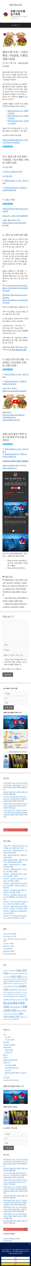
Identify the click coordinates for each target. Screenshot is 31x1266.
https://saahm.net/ (9, 468)
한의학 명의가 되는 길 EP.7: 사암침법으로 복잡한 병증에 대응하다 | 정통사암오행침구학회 (15, 1202)
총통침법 (16, 1013)
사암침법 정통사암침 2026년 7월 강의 (15, 1221)
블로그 (5, 1055)
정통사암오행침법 (16, 1007)
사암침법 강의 (15, 989)
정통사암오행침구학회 (17, 13)
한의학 (14, 1016)
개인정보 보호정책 (9, 1045)
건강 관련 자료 (8, 934)
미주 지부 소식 (8, 936)
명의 (16, 976)
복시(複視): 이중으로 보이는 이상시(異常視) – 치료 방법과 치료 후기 (15, 897)
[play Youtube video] (15, 401)
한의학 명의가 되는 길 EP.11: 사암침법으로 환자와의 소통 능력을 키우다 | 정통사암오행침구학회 (15, 785)
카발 (4, 388)
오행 (25, 994)
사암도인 (13, 979)
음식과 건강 (7, 946)
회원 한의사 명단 (8, 954)
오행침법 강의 (8, 999)
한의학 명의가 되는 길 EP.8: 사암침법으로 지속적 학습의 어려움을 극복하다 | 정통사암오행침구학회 (15, 812)
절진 (23, 999)
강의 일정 (6, 1042)
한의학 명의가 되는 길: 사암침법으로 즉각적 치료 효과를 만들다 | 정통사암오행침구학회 (15, 1209)
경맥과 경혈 (7, 1047)
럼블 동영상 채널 (15, 5)
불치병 (25, 976)
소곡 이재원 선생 (18, 994)
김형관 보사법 (13, 973)
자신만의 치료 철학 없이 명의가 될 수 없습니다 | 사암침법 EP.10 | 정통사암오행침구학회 (15, 799)
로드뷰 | (11, 751)
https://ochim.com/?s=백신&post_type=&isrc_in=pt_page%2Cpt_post (15, 287)
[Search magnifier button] (26, 829)
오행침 (6, 996)
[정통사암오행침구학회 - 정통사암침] (15, 474)
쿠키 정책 (6, 1077)
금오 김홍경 (12, 970)
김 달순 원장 (7, 850)
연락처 (5, 1057)
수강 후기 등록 (9, 1039)
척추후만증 (6, 592)
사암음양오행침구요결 (18, 983)
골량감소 (17, 583)
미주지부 (6, 869)
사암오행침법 (17, 981)
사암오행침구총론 (10, 1065)
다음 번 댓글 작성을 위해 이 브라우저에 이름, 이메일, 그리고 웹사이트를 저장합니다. (15, 661)
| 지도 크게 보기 (22, 751)
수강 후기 (6, 943)
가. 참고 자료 (7, 167)
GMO (4, 239)
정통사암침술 (22, 1010)
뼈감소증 (21, 586)
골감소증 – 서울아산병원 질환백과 (15, 216)
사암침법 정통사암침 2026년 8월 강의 (15, 1196)
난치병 (21, 973)
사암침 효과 (18, 992)
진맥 (5, 1013)
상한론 (10, 994)
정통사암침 (9, 577)
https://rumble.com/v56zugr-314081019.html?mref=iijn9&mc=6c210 (13, 417)
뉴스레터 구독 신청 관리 (11, 1080)
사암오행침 (21, 979)
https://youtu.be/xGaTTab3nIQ (14, 391)
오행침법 (22, 996)
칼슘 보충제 (16, 592)
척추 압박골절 (21, 589)
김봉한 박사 (8, 1052)
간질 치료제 (18, 580)
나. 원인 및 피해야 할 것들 (12, 172)
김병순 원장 (7, 846)
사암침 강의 (13, 986)
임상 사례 (8, 1070)
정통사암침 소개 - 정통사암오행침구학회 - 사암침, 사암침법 (15, 517)
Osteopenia (9, 580)
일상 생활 (6, 949)
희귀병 (16, 1019)
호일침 (22, 1016)
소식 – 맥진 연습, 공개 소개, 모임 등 (14, 939)
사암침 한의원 (10, 992)
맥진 (9, 976)
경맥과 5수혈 (9, 1050)
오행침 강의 (14, 996)
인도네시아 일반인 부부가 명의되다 (15, 461)
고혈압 (5, 970)
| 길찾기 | (15, 751)
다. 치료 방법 (7, 176)
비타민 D (14, 586)
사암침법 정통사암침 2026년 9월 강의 (15, 792)
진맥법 (10, 1013)
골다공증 (10, 583)
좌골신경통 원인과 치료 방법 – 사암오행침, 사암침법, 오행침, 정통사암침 (15, 885)
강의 (4, 1034)
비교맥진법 (6, 979)
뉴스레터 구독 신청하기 (13, 669)
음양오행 (17, 999)
